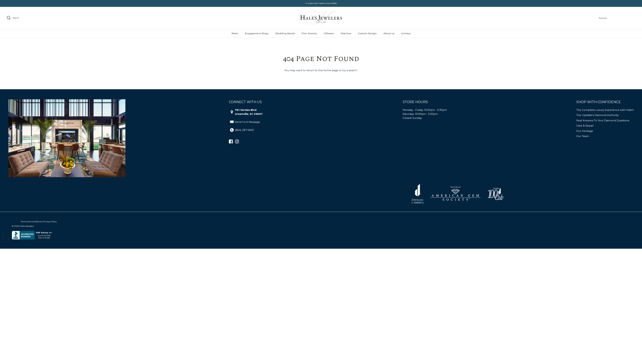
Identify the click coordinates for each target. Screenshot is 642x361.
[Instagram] (237, 141)
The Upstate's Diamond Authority (597, 115)
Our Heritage (584, 131)
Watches (346, 33)
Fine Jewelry (309, 33)
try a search (349, 70)
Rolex (235, 33)
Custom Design (367, 33)
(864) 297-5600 (244, 130)
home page (330, 70)
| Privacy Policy (49, 221)
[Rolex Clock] (622, 18)
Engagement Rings (257, 33)
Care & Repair (585, 125)
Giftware (329, 33)
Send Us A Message (247, 122)
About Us (388, 33)
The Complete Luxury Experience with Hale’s (605, 109)
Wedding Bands (285, 33)
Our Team (582, 136)
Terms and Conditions (31, 221)
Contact (406, 33)
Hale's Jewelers (27, 226)
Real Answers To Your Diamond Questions (602, 120)
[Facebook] (231, 141)
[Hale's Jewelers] (321, 18)
